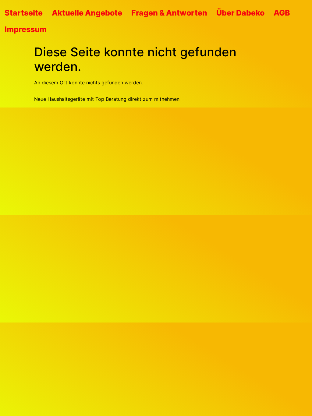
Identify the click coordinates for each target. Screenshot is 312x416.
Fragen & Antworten (169, 12)
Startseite (24, 12)
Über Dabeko (240, 12)
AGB (282, 12)
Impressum (26, 29)
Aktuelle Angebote (87, 12)
